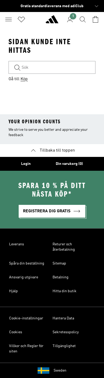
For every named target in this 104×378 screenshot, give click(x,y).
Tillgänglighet (64, 346)
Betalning (61, 277)
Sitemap (59, 263)
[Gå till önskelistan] (21, 19)
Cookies (15, 332)
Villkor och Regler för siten (26, 348)
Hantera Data (63, 318)
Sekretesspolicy (66, 332)
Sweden (60, 370)
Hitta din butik (65, 291)
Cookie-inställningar (26, 318)
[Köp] (52, 21)
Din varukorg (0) (69, 164)
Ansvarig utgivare (23, 277)
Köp (24, 79)
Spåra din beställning (26, 263)
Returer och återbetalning (64, 246)
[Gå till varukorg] (95, 19)
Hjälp (13, 291)
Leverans (16, 244)
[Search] (82, 19)
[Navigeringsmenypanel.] (8, 19)
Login (26, 164)
